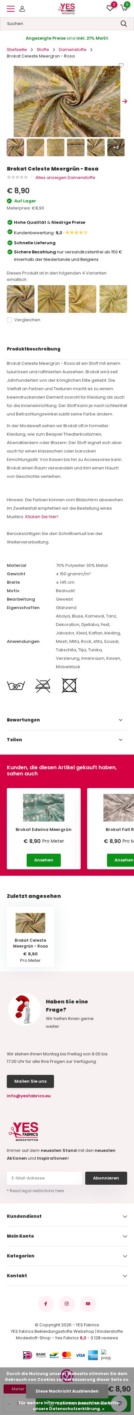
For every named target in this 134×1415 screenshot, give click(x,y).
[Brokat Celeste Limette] (82, 299)
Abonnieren (106, 1178)
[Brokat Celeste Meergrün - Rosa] (20, 299)
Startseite (17, 49)
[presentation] (9, 101)
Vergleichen (27, 320)
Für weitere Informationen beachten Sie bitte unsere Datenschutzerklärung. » (69, 1405)
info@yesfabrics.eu (29, 1096)
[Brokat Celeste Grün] (113, 299)
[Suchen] (124, 23)
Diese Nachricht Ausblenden (67, 1391)
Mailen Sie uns (30, 1081)
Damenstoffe (73, 49)
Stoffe (43, 49)
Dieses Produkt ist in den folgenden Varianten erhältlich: (57, 276)
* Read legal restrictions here (35, 1190)
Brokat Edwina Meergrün (44, 829)
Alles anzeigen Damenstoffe (65, 177)
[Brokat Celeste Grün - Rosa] (51, 299)
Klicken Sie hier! (41, 517)
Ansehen (43, 860)
